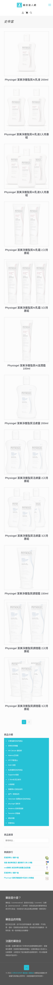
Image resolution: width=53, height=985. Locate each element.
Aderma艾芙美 (13, 755)
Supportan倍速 (13, 775)
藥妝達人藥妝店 (28, 973)
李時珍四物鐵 (13, 746)
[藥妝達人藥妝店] (26, 5)
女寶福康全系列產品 (15, 741)
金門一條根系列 (13, 794)
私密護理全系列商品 (15, 770)
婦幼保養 (11, 818)
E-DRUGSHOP (16, 973)
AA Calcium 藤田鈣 (15, 751)
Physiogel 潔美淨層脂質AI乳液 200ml (26, 79)
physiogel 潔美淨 (14, 804)
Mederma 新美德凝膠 (15, 808)
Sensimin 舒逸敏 (14, 813)
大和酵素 (11, 784)
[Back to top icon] (26, 967)
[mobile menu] (50, 5)
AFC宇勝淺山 (13, 760)
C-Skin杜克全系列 (14, 779)
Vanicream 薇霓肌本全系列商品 (19, 799)
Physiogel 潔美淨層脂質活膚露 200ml (26, 423)
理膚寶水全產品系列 (15, 789)
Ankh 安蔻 (12, 765)
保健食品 (11, 823)
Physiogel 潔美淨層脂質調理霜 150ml (26, 593)
